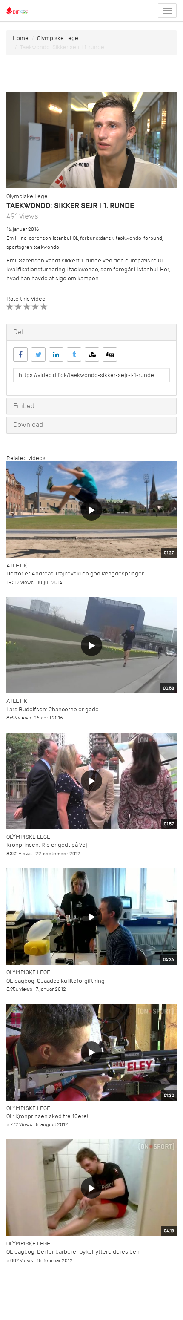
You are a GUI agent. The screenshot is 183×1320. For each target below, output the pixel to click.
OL (75, 238)
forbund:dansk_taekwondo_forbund (121, 238)
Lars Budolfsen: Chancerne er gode (52, 709)
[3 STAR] (27, 307)
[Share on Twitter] (38, 354)
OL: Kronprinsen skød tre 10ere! (47, 1116)
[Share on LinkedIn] (56, 354)
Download (28, 424)
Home (21, 38)
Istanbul (62, 238)
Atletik (16, 565)
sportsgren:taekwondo (32, 247)
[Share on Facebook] (20, 354)
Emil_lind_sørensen (28, 238)
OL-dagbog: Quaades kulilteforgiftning (55, 981)
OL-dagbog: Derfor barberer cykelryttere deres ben (73, 1252)
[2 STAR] (18, 307)
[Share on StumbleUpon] (92, 354)
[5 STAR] (44, 307)
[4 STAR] (35, 307)
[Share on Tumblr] (74, 354)
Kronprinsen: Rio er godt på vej (46, 845)
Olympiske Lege (57, 38)
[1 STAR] (10, 307)
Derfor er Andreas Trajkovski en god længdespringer (75, 573)
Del (18, 331)
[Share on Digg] (110, 354)
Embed (23, 406)
